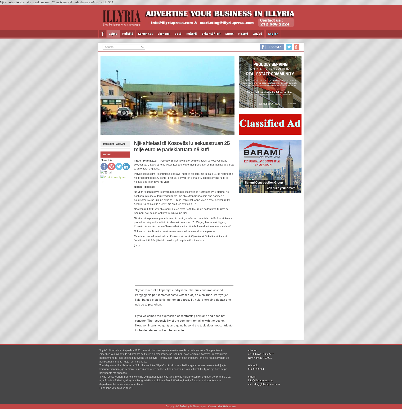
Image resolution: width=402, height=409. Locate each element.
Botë (178, 33)
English (273, 33)
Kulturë (191, 33)
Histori (243, 33)
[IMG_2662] (270, 107)
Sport (229, 33)
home (102, 34)
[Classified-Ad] (270, 133)
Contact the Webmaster (222, 406)
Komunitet (145, 33)
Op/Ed (257, 33)
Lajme (113, 33)
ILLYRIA (123, 20)
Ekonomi (163, 33)
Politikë (127, 33)
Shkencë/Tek (211, 33)
